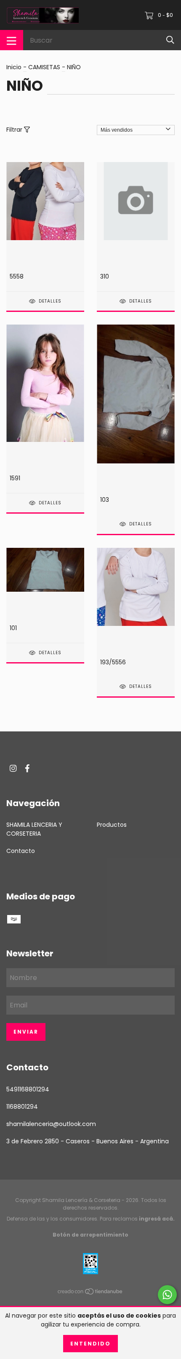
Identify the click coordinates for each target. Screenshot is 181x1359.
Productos (112, 824)
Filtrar (15, 129)
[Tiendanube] (90, 1293)
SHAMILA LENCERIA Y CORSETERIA (34, 829)
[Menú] (11, 40)
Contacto (20, 851)
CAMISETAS (44, 67)
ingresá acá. (157, 1218)
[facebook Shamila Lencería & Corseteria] (27, 769)
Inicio (13, 67)
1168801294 (22, 1106)
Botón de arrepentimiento (90, 1234)
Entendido (90, 1343)
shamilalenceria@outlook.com (51, 1124)
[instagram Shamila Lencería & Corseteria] (13, 769)
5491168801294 (27, 1089)
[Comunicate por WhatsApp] (167, 1294)
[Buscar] (170, 40)
